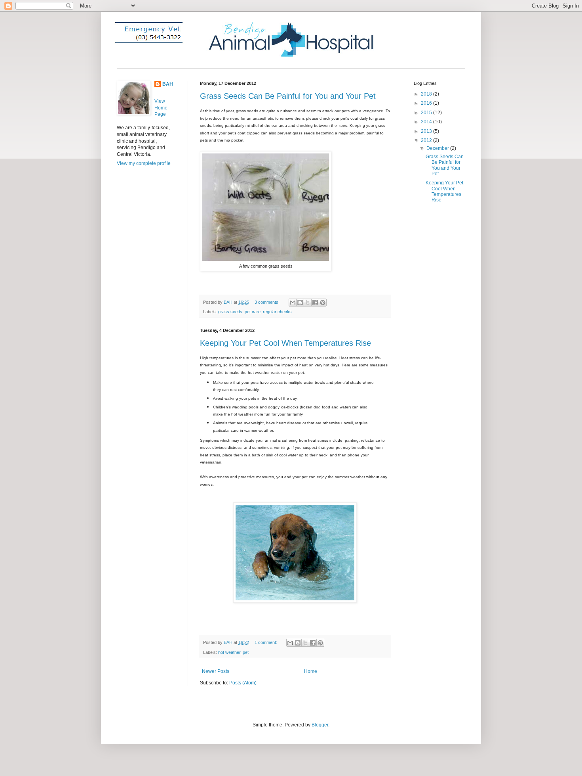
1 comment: (266, 642)
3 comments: (268, 302)
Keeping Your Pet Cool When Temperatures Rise (285, 343)
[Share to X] (308, 303)
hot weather (229, 652)
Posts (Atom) (243, 683)
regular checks (277, 311)
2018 (427, 94)
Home (310, 671)
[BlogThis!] (300, 303)
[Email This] (293, 303)
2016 (427, 103)
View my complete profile (144, 163)
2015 (427, 112)
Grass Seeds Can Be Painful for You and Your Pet (288, 96)
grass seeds (230, 311)
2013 (427, 131)
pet (246, 652)
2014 (427, 122)
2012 (427, 140)
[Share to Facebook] (315, 303)
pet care (253, 311)
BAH (167, 84)
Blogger (320, 725)
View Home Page (160, 107)
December (438, 148)
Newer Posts (215, 671)
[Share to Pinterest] (323, 303)
